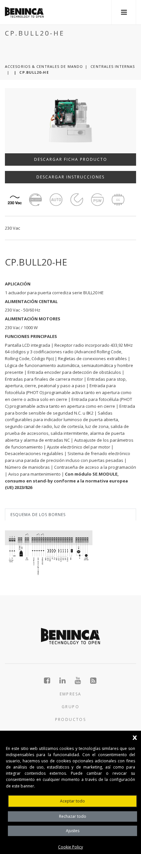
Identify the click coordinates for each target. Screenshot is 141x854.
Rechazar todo (72, 816)
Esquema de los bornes (38, 514)
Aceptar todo (72, 801)
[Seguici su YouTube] (81, 680)
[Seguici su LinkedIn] (66, 680)
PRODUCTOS (70, 719)
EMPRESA (71, 694)
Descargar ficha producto (70, 159)
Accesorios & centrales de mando (44, 66)
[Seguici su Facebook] (50, 680)
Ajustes (72, 830)
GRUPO (70, 706)
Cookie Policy (70, 847)
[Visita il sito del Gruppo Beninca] (93, 680)
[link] (24, 12)
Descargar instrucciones (70, 177)
